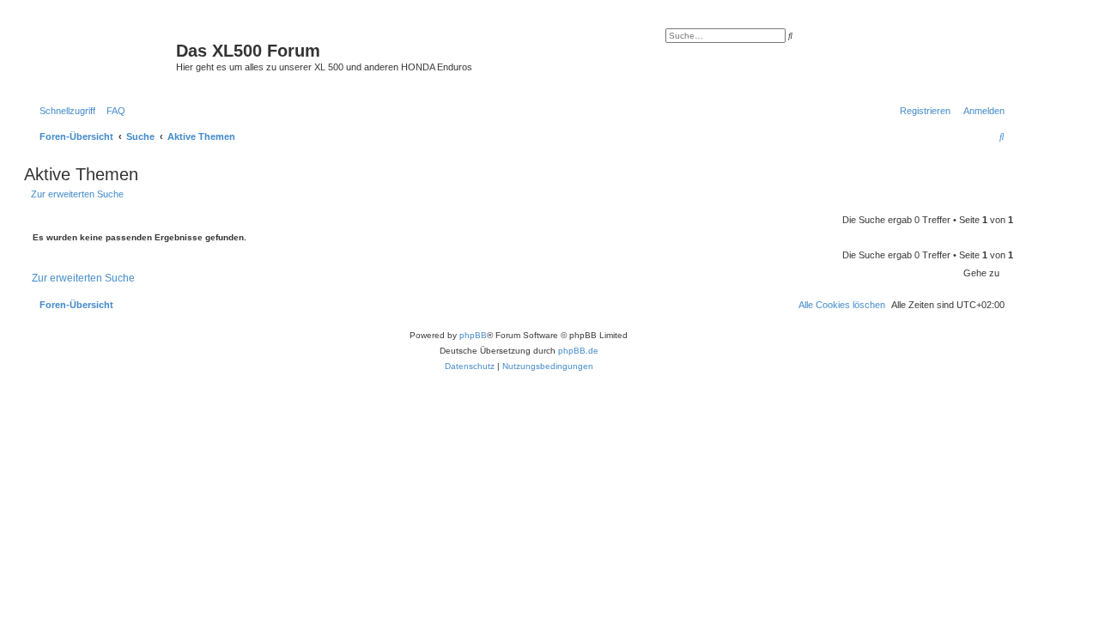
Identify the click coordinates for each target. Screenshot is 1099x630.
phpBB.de (578, 350)
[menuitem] (112, 110)
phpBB (473, 335)
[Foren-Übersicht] (102, 55)
